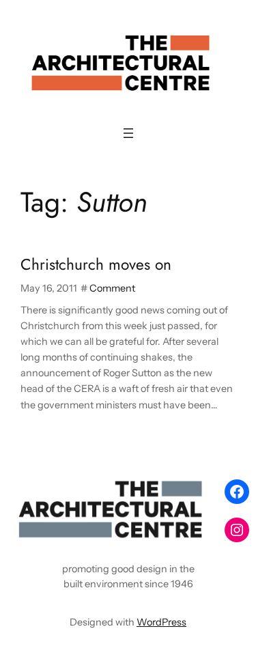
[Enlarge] (194, 491)
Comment (112, 288)
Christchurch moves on (95, 264)
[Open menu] (128, 133)
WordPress (161, 622)
